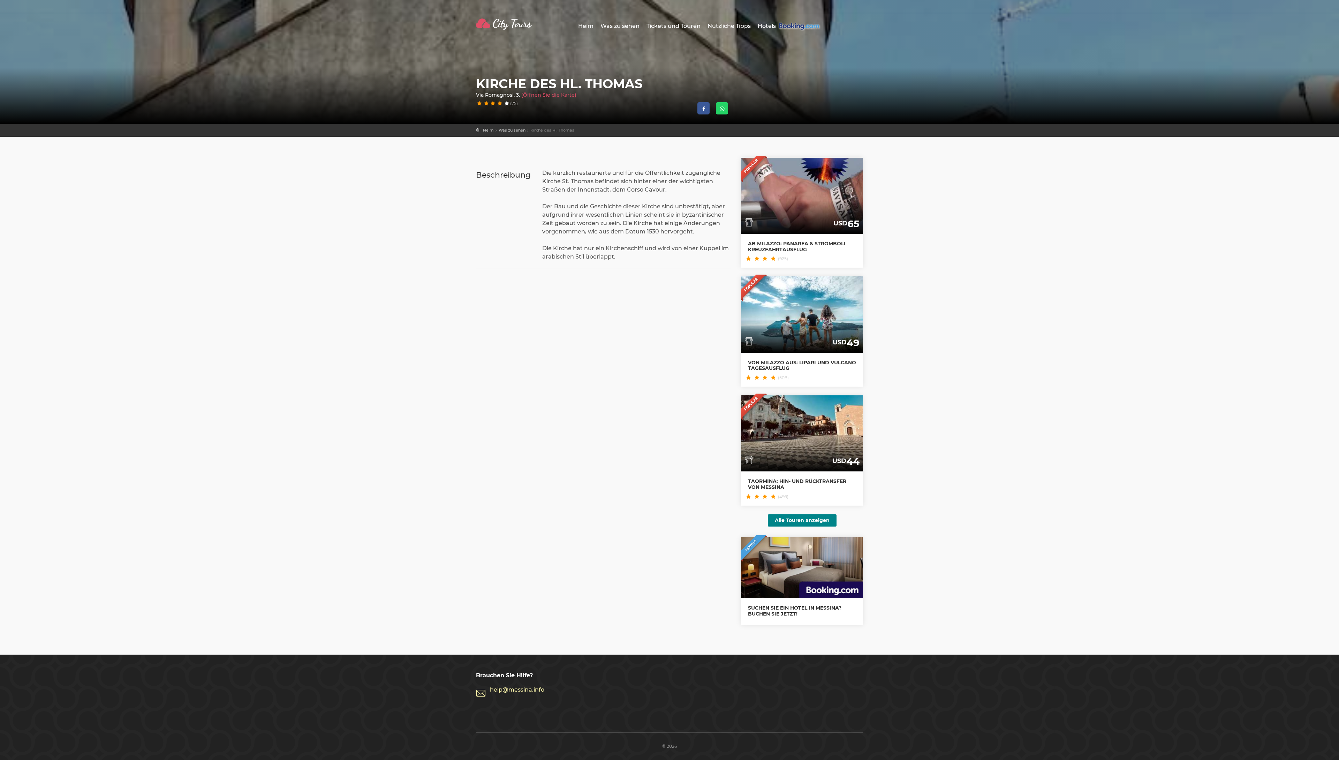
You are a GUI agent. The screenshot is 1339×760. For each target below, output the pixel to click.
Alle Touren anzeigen (802, 520)
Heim (585, 26)
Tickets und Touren (673, 26)
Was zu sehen (620, 26)
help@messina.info (517, 689)
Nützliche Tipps (729, 26)
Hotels (767, 26)
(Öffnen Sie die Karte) (548, 95)
